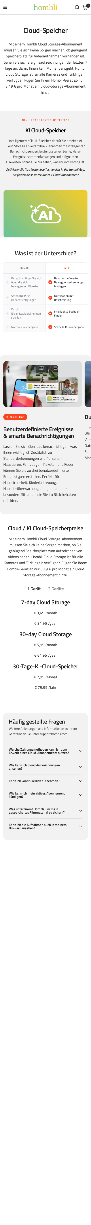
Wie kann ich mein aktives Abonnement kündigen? (37, 795)
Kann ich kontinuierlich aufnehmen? (34, 780)
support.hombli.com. (54, 733)
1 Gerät (34, 589)
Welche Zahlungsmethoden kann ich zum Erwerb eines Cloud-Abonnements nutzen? (39, 751)
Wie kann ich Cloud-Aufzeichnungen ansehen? (34, 767)
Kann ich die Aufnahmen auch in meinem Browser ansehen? (38, 826)
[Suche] (77, 7)
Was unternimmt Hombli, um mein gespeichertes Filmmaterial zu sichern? (37, 810)
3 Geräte (56, 589)
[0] (84, 7)
